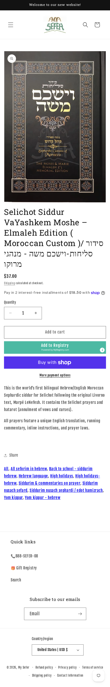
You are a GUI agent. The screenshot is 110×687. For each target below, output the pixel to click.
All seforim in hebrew (29, 468)
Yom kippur (13, 497)
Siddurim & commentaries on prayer (49, 483)
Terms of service (92, 667)
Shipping (9, 283)
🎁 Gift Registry (24, 568)
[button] (11, 25)
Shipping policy (42, 675)
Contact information (70, 675)
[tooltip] (102, 350)
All (6, 468)
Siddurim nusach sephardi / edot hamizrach (66, 490)
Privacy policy (67, 667)
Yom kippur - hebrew (42, 497)
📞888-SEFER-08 (24, 556)
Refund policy (44, 667)
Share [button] (13, 455)
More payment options (55, 375)
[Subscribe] (80, 614)
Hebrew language (33, 476)
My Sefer (24, 667)
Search (16, 580)
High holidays (61, 476)
